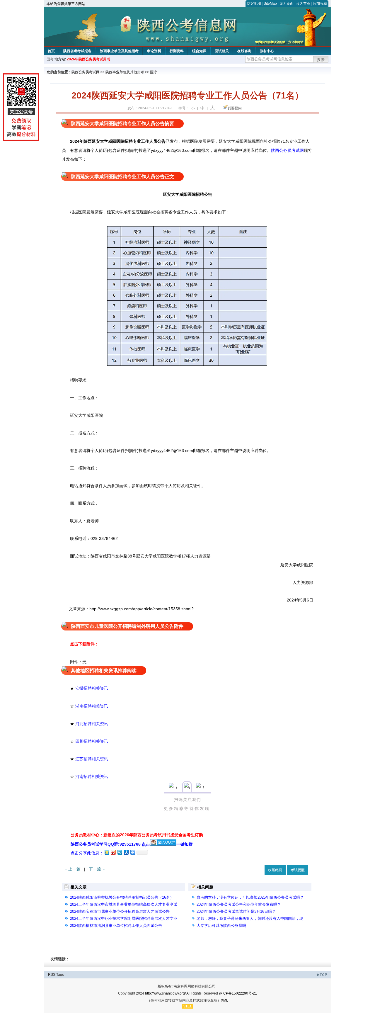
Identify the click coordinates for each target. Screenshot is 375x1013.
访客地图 (254, 3)
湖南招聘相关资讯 (91, 706)
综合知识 (199, 51)
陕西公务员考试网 (85, 72)
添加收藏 (320, 3)
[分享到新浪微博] (113, 852)
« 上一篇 (73, 869)
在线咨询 (244, 51)
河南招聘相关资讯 (91, 776)
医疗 (153, 72)
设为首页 (303, 3)
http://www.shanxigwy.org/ (165, 993)
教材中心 (267, 51)
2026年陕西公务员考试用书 (88, 59)
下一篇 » (97, 869)
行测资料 (177, 51)
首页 (51, 51)
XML (224, 1000)
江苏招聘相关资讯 (91, 759)
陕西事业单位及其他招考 (119, 51)
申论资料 (154, 51)
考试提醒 (298, 870)
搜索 (321, 60)
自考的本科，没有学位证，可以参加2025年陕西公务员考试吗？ (250, 897)
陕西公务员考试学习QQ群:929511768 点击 (110, 844)
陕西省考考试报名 (77, 51)
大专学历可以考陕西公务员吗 (221, 925)
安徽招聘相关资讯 (91, 688)
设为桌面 (286, 3)
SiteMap (270, 3)
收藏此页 (275, 870)
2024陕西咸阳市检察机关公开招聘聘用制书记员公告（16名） (122, 897)
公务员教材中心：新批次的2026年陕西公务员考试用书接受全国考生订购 (137, 834)
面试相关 (222, 51)
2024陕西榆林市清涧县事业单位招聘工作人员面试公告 (118, 925)
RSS (51, 975)
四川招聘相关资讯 (91, 741)
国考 (50, 59)
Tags (60, 975)
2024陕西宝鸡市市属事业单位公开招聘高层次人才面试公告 (120, 911)
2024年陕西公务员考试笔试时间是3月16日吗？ (236, 911)
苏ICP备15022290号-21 (238, 993)
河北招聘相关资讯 (91, 723)
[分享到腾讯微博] (119, 852)
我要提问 (235, 108)
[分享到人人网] (126, 852)
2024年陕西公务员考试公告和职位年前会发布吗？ (239, 904)
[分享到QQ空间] (106, 852)
